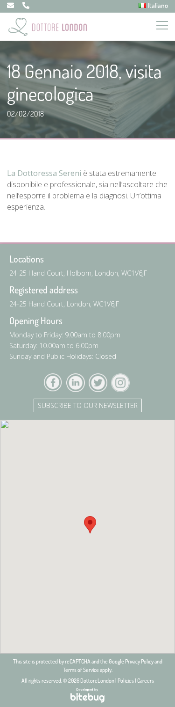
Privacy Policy (139, 661)
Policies (126, 680)
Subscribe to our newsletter (88, 405)
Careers (145, 680)
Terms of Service (81, 669)
